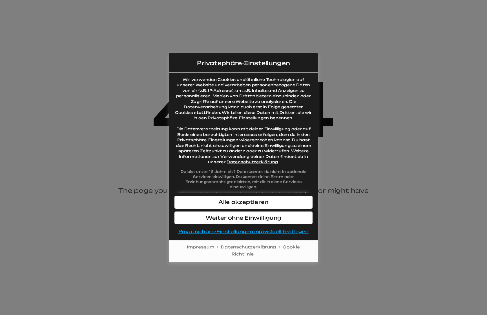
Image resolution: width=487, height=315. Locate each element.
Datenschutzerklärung (252, 162)
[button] (243, 202)
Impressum (200, 246)
